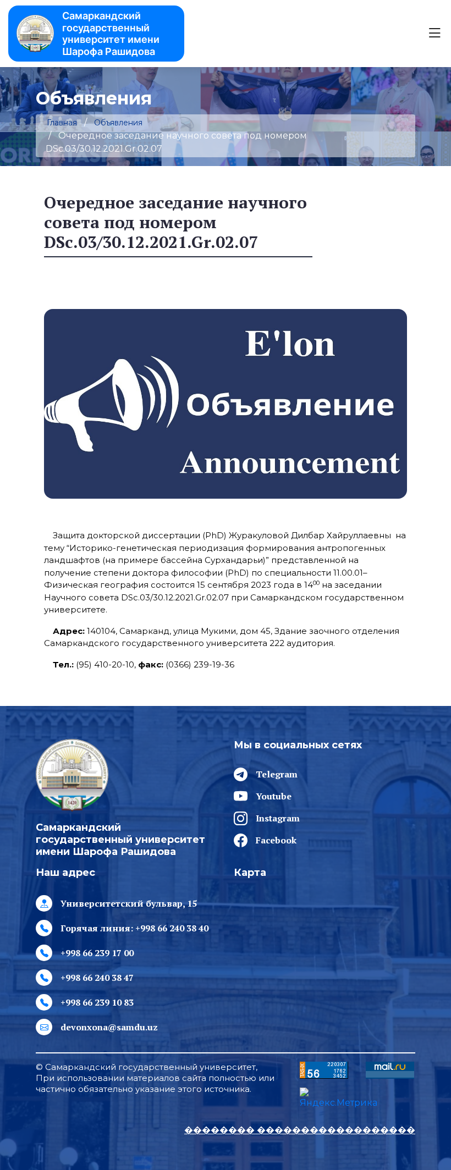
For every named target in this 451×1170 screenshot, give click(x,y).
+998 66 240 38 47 (97, 978)
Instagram (278, 818)
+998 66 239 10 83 (97, 1002)
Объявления (118, 123)
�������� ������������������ (299, 1130)
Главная (62, 123)
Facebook (276, 840)
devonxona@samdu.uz (109, 1027)
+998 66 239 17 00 (97, 953)
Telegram (277, 774)
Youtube (274, 796)
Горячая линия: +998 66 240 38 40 (134, 928)
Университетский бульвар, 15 (129, 903)
